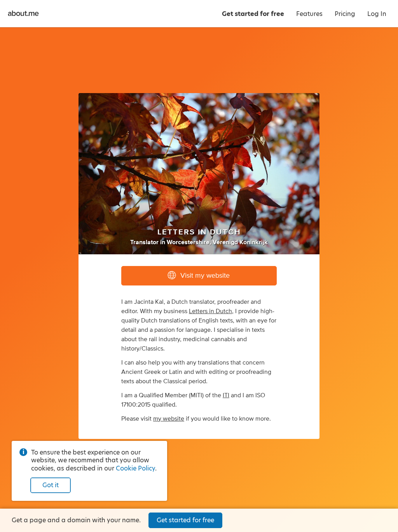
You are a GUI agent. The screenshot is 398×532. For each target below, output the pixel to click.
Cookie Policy (135, 468)
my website (168, 419)
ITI (226, 395)
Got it (50, 485)
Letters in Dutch (210, 311)
